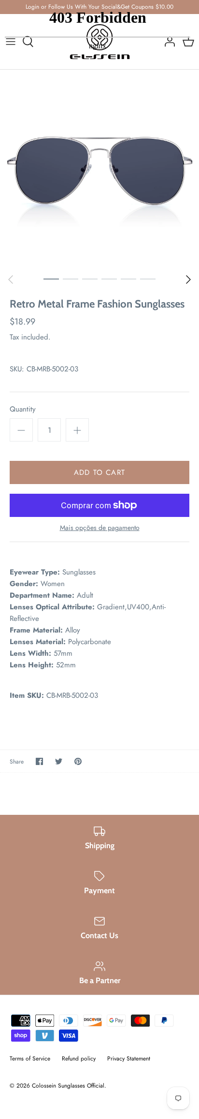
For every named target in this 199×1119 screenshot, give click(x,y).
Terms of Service (30, 1058)
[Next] (188, 279)
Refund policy (79, 1058)
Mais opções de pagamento (100, 528)
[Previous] (10, 279)
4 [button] (109, 278)
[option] (99, 169)
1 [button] (51, 278)
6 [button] (147, 278)
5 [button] (128, 278)
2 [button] (70, 278)
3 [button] (90, 278)
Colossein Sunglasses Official (68, 1085)
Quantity (23, 409)
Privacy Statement (128, 1058)
